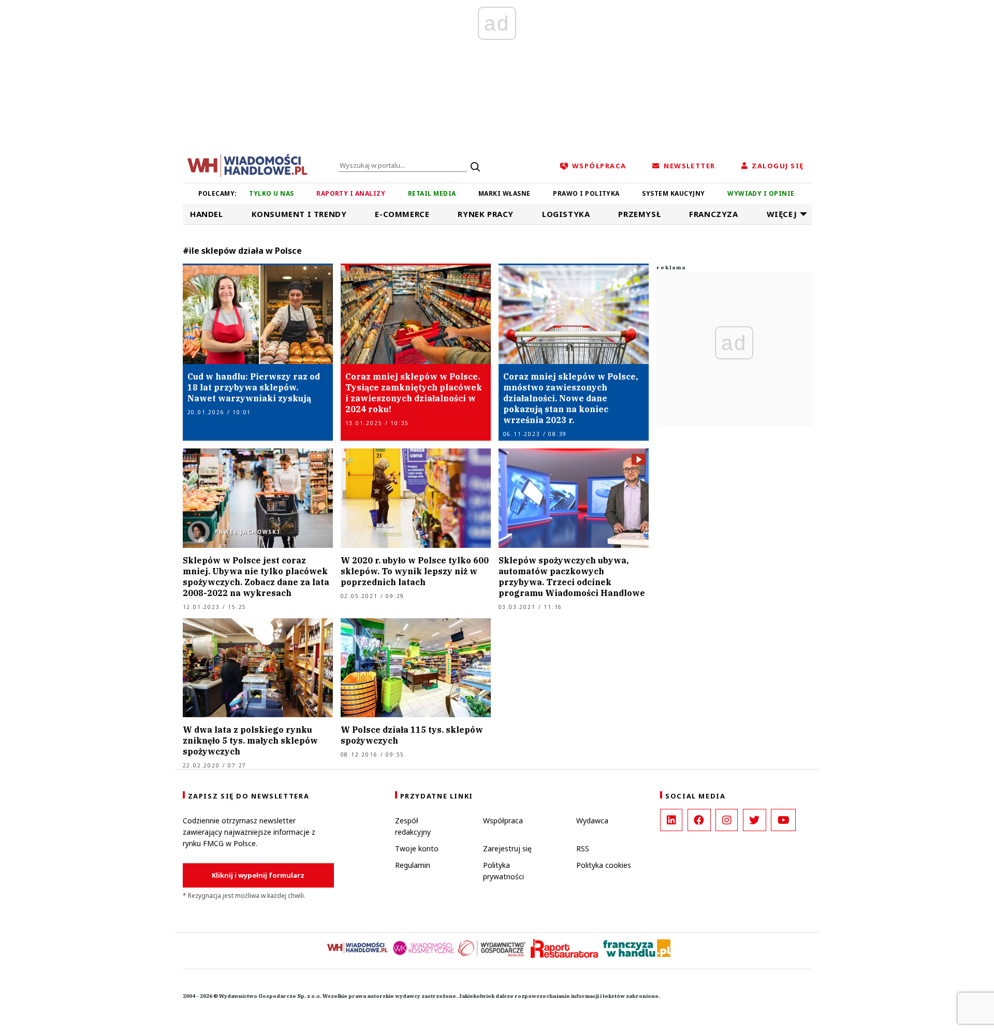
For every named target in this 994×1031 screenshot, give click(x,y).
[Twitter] (754, 820)
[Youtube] (783, 820)
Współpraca (503, 820)
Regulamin (412, 865)
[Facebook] (699, 820)
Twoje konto (416, 848)
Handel (206, 214)
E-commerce (402, 214)
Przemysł (639, 214)
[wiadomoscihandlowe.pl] (247, 165)
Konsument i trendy (299, 214)
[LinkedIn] (671, 820)
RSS (582, 848)
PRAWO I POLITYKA (586, 193)
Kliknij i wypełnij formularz (258, 875)
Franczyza (713, 214)
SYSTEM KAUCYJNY (673, 193)
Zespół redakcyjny (413, 826)
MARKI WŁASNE (504, 193)
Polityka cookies (603, 865)
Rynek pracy (486, 214)
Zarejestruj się (507, 848)
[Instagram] (726, 820)
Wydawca (592, 820)
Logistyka (566, 214)
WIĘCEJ (782, 214)
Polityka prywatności (503, 870)
